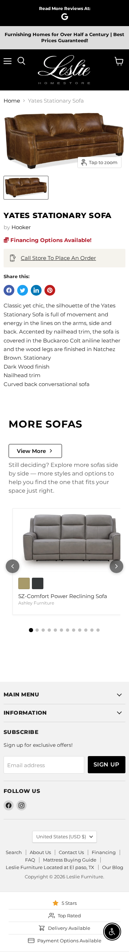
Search (14, 852)
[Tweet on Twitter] (22, 290)
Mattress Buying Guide (69, 860)
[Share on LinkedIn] (36, 290)
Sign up (107, 764)
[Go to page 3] (43, 630)
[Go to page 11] (92, 630)
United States (61, 836)
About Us (40, 852)
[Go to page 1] (31, 630)
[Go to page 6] (61, 630)
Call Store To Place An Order (58, 258)
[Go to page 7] (67, 630)
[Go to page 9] (79, 630)
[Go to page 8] (73, 630)
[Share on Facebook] (9, 290)
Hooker (21, 227)
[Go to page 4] (49, 630)
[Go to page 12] (98, 630)
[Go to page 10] (85, 630)
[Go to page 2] (37, 630)
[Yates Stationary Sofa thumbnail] (26, 187)
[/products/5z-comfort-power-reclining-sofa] (71, 543)
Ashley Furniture (36, 603)
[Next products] (116, 566)
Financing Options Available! (50, 240)
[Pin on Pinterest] (49, 290)
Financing (104, 852)
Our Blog (112, 867)
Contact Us (71, 852)
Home (12, 101)
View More (31, 451)
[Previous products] (12, 566)
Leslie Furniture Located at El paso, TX (50, 867)
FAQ (30, 860)
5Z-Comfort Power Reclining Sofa (62, 596)
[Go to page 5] (55, 630)
